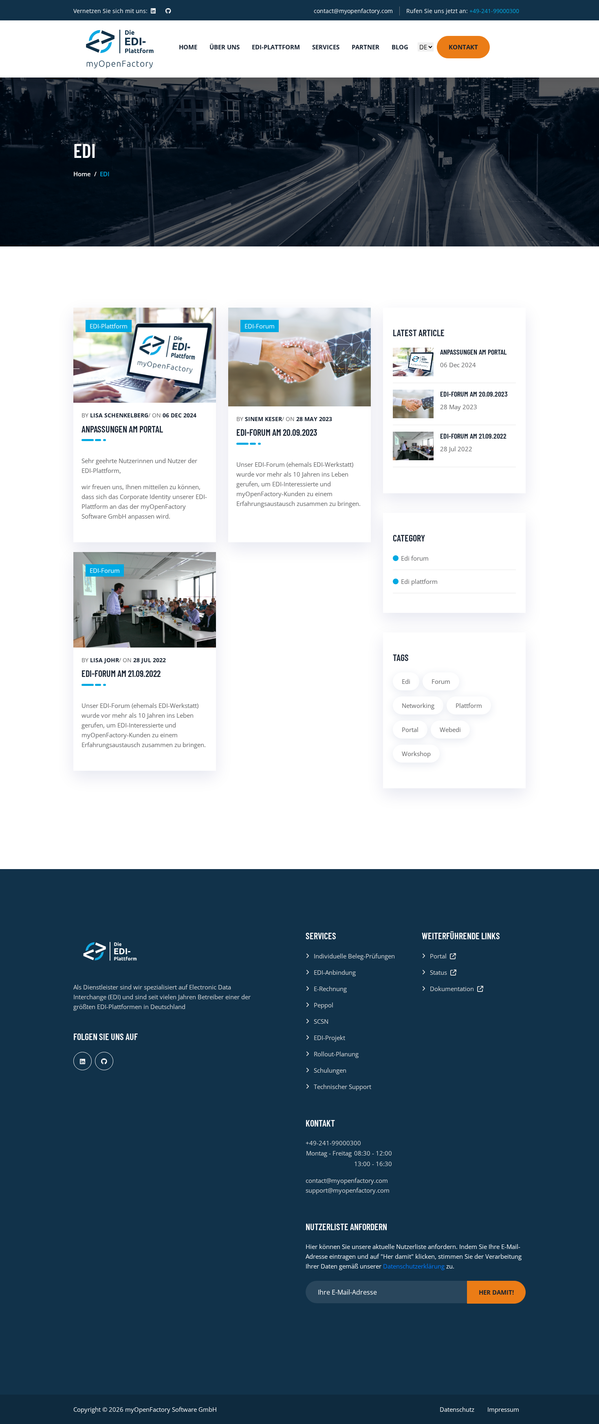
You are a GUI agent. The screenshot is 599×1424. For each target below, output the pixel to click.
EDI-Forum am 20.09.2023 (276, 432)
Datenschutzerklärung (414, 1266)
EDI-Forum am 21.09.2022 (121, 673)
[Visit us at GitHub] (168, 11)
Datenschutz (457, 1409)
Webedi (450, 729)
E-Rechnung (330, 989)
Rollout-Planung (336, 1054)
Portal (410, 729)
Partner (365, 47)
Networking (418, 705)
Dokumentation (452, 989)
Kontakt (463, 47)
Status (438, 972)
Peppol (323, 1005)
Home (188, 47)
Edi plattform (419, 581)
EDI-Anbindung (335, 972)
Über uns (224, 47)
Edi (406, 681)
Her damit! (496, 1292)
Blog (400, 47)
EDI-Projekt (329, 1038)
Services (325, 47)
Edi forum (415, 558)
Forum (441, 681)
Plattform (469, 705)
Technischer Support (342, 1086)
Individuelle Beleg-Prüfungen (354, 956)
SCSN (321, 1021)
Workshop (416, 754)
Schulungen (330, 1070)
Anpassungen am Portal (122, 429)
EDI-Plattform (276, 47)
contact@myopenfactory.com (353, 11)
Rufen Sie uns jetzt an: (462, 11)
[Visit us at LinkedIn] (153, 11)
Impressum (503, 1409)
